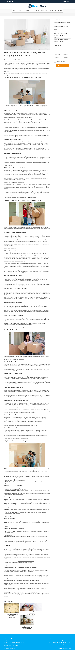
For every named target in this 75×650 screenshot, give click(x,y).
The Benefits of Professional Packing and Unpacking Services (22, 197)
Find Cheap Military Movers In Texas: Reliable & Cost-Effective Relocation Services (61, 28)
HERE (51, 642)
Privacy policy (60, 648)
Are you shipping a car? (61, 61)
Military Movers (8, 468)
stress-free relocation (45, 187)
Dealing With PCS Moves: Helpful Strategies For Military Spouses (27, 627)
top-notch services (12, 284)
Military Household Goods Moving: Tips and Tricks (19, 327)
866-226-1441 (9, 1)
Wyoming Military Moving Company (12, 615)
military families (26, 106)
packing (19, 420)
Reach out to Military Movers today (26, 561)
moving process (28, 377)
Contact (69, 648)
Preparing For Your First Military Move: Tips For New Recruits (31, 612)
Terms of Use (65, 648)
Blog (20, 59)
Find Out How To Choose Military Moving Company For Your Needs (58, 13)
